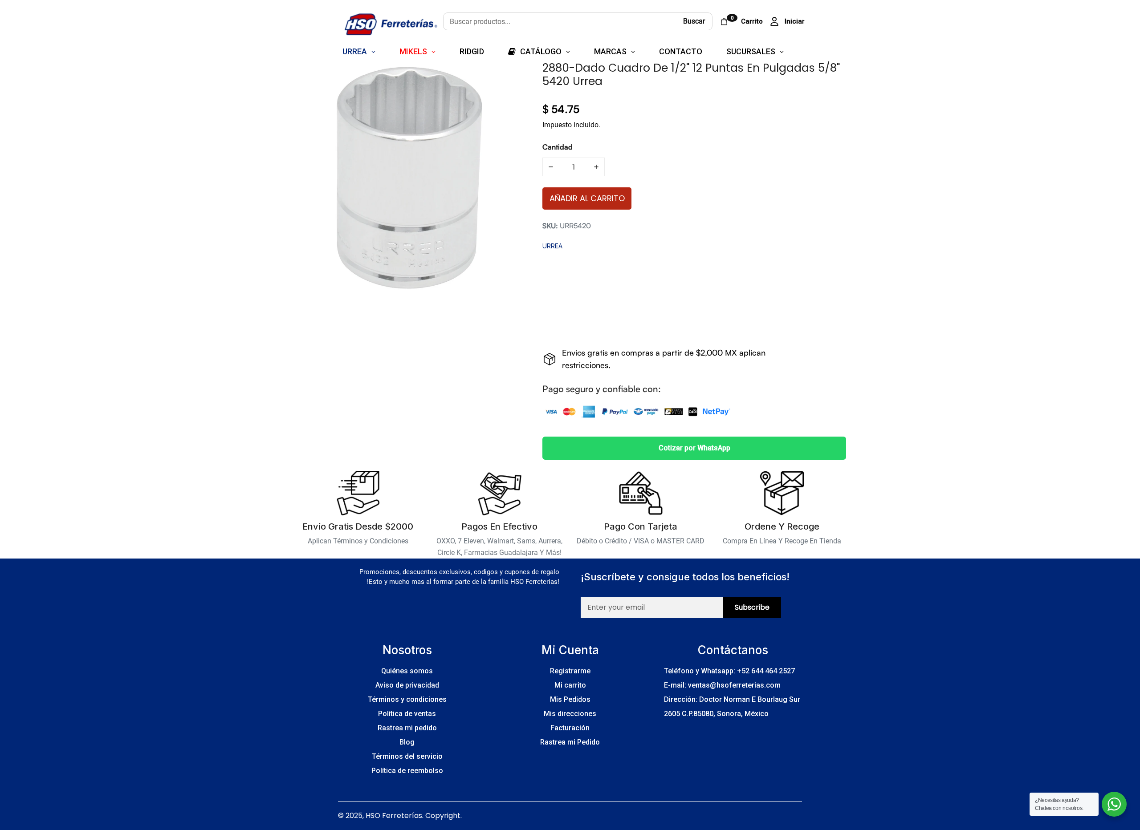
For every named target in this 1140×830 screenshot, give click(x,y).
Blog (407, 742)
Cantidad (557, 146)
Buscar (694, 21)
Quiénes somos (407, 671)
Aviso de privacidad (407, 685)
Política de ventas (407, 713)
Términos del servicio (407, 756)
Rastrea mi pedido (407, 728)
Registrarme (570, 671)
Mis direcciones (570, 713)
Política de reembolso (407, 770)
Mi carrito (570, 685)
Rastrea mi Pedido (570, 742)
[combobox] (559, 21)
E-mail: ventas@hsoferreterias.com (722, 685)
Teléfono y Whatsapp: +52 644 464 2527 (729, 671)
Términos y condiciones (407, 699)
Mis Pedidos (570, 699)
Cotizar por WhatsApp (694, 448)
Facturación (570, 728)
